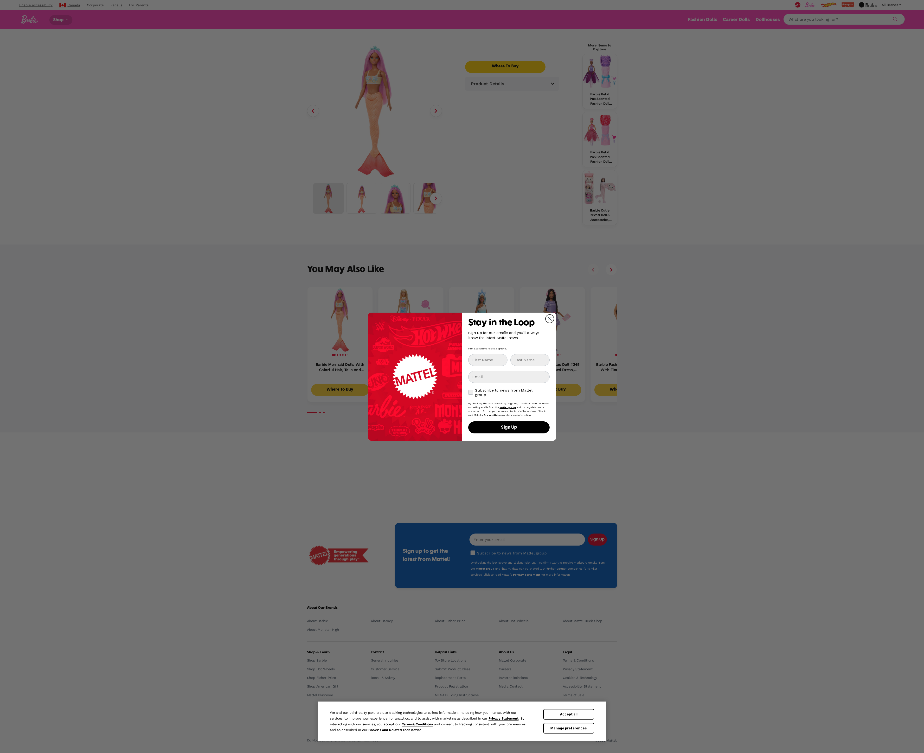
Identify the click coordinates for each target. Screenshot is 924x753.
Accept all (569, 714)
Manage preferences (568, 728)
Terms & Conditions (417, 724)
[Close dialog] (549, 319)
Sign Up (509, 427)
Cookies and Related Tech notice (394, 730)
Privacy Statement (503, 718)
